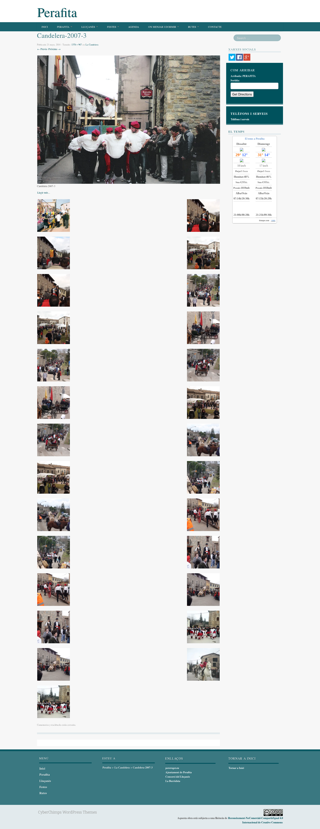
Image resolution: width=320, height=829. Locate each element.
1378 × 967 (76, 44)
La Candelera (92, 44)
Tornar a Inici (236, 768)
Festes (112, 26)
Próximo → (54, 49)
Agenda (133, 26)
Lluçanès (88, 26)
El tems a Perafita (254, 138)
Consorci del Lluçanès (177, 777)
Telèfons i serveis (240, 119)
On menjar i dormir (162, 26)
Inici (45, 26)
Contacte (215, 26)
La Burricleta (172, 781)
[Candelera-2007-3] (128, 119)
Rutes (192, 26)
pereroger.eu (172, 768)
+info (273, 220)
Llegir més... (43, 192)
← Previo (42, 49)
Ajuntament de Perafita (178, 772)
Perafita (57, 12)
